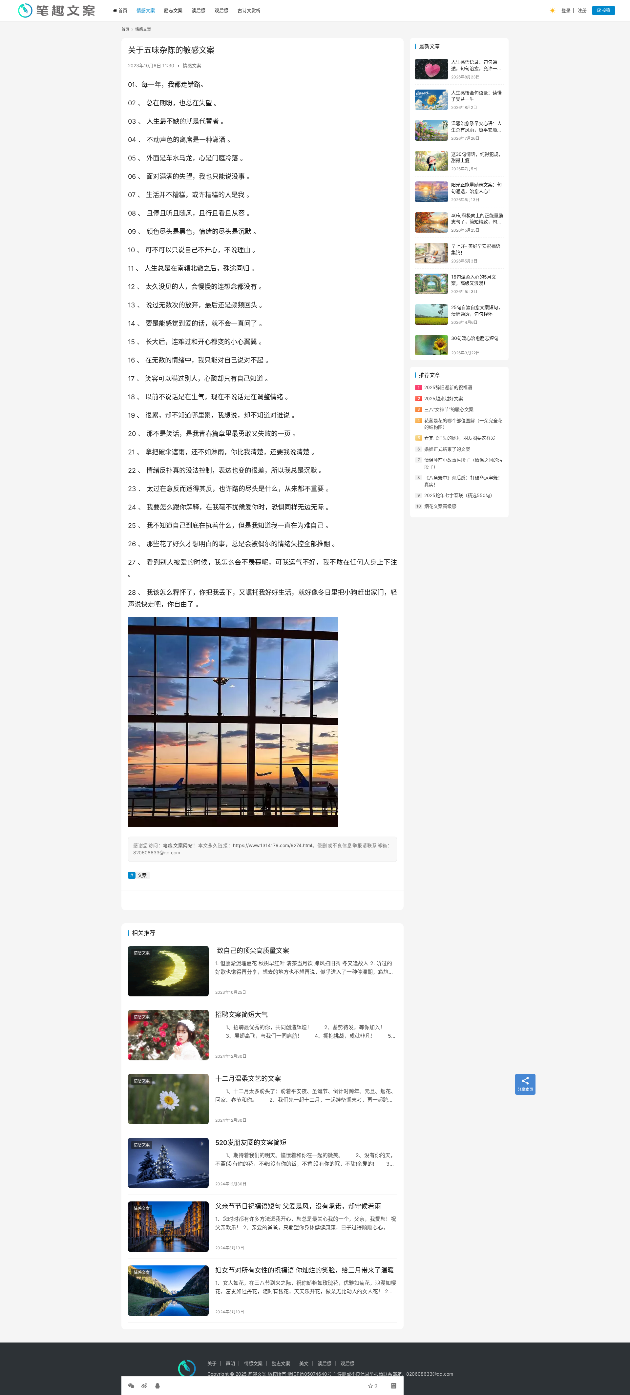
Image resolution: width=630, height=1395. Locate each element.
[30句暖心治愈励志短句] (431, 345)
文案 (142, 875)
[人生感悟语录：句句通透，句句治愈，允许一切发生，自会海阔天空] (431, 69)
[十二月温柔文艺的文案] (168, 1099)
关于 (212, 1363)
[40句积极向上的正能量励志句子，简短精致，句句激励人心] (431, 222)
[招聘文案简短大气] (168, 1035)
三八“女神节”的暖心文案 (448, 409)
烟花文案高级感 (440, 506)
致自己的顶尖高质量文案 (252, 951)
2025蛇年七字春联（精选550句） (459, 495)
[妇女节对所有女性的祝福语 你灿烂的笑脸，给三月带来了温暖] (168, 1290)
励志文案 (173, 10)
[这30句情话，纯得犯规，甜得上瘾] (431, 161)
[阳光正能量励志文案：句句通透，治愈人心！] (431, 191)
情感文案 (145, 10)
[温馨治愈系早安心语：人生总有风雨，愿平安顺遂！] (431, 130)
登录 (566, 10)
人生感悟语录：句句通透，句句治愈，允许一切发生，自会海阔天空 (476, 68)
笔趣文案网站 (178, 845)
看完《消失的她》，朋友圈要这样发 (459, 438)
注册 (582, 10)
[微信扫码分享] (132, 1386)
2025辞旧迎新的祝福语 (448, 387)
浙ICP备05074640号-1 (311, 1374)
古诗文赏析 (249, 10)
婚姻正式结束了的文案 (447, 449)
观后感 (221, 10)
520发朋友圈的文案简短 (250, 1143)
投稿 (605, 10)
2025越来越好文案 (443, 398)
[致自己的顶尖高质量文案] (168, 971)
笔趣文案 (257, 1374)
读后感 (198, 10)
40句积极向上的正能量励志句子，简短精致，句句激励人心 (477, 222)
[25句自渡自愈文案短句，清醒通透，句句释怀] (431, 314)
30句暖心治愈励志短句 (474, 338)
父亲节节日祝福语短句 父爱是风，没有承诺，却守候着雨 (298, 1206)
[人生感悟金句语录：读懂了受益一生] (431, 100)
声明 (230, 1363)
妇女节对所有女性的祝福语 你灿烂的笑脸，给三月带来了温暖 (304, 1270)
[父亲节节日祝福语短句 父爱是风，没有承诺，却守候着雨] (168, 1226)
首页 (122, 10)
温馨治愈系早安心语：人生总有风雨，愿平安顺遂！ (476, 129)
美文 (303, 1363)
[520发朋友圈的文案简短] (168, 1163)
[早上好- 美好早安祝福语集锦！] (431, 253)
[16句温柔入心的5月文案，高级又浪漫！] (431, 284)
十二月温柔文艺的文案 (248, 1079)
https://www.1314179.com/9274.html (272, 845)
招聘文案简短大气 (241, 1015)
